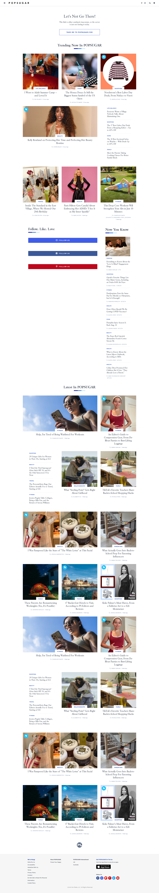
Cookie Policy (31, 883)
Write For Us (31, 862)
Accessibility (31, 865)
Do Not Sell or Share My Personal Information (37, 879)
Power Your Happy (55, 862)
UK (74, 862)
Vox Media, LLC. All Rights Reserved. (82, 887)
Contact (30, 875)
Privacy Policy (32, 872)
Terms (29, 870)
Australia (75, 865)
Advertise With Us (33, 867)
